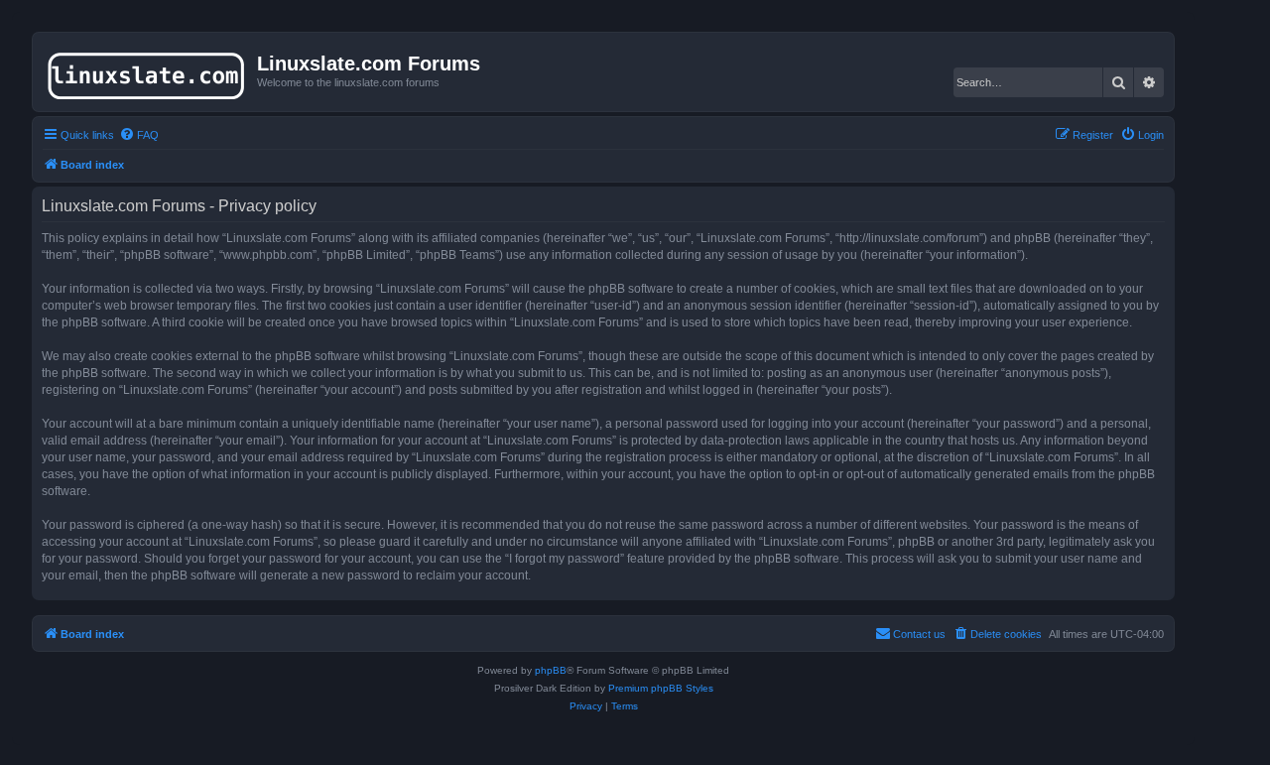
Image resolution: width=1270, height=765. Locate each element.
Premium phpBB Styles (660, 688)
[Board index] (147, 71)
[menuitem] (139, 135)
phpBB (551, 670)
